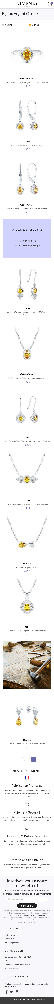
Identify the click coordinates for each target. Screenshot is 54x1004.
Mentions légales (11, 968)
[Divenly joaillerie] (27, 4)
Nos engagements (12, 942)
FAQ (6, 961)
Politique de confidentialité (35, 915)
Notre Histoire (10, 935)
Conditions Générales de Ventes (17, 965)
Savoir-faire (9, 939)
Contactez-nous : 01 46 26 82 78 (18, 957)
